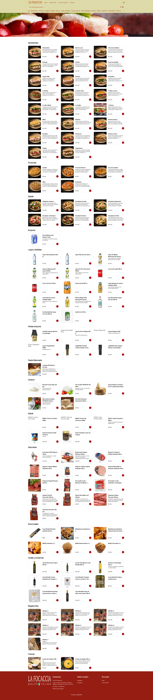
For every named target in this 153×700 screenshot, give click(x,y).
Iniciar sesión (105, 682)
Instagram (79, 680)
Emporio (52, 10)
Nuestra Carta (52, 2)
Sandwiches (34, 10)
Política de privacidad (58, 688)
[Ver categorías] (123, 10)
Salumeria (104, 10)
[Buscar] (29, 11)
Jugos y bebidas (65, 10)
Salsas (99, 10)
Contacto (72, 2)
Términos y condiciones (59, 686)
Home (45, 2)
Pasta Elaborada (85, 10)
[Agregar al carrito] (57, 56)
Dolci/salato (111, 10)
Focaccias (41, 10)
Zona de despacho (57, 680)
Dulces (58, 10)
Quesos (93, 10)
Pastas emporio (75, 10)
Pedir (103, 680)
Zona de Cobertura (63, 2)
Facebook (79, 682)
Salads (47, 10)
